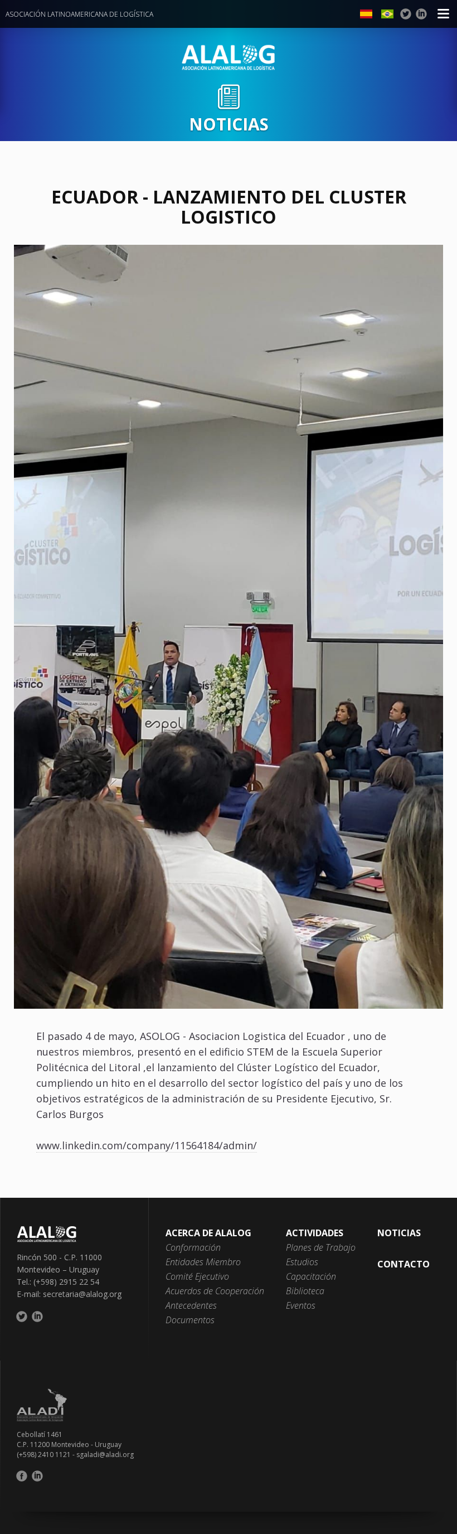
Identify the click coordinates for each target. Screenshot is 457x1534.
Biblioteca (305, 1291)
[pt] (387, 14)
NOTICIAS (229, 124)
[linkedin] (421, 14)
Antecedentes (191, 1305)
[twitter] (406, 14)
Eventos (300, 1305)
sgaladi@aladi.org (105, 1454)
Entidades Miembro (203, 1262)
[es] (366, 14)
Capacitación (311, 1276)
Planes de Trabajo (321, 1247)
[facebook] (22, 1476)
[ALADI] (228, 1404)
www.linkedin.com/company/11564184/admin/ (146, 1145)
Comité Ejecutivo (197, 1276)
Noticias (399, 1233)
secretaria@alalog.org (82, 1294)
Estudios (302, 1262)
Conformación (193, 1247)
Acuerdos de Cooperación (215, 1291)
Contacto (403, 1264)
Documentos (190, 1320)
